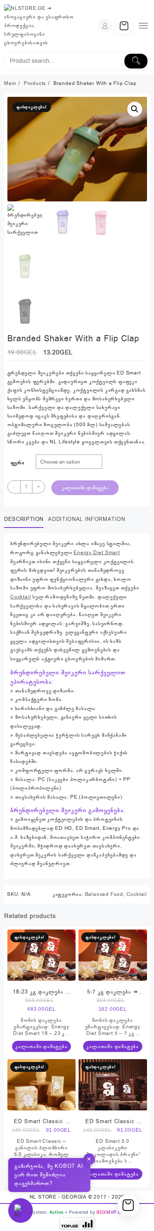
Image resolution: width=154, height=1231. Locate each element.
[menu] (143, 25)
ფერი (18, 462)
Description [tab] (24, 519)
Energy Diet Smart (97, 552)
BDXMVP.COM (113, 1212)
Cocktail (20, 597)
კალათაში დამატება (85, 487)
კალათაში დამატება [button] (41, 1046)
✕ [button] (89, 1158)
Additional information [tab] (86, 519)
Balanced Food (104, 894)
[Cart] (124, 26)
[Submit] (135, 61)
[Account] (105, 25)
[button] (134, 109)
